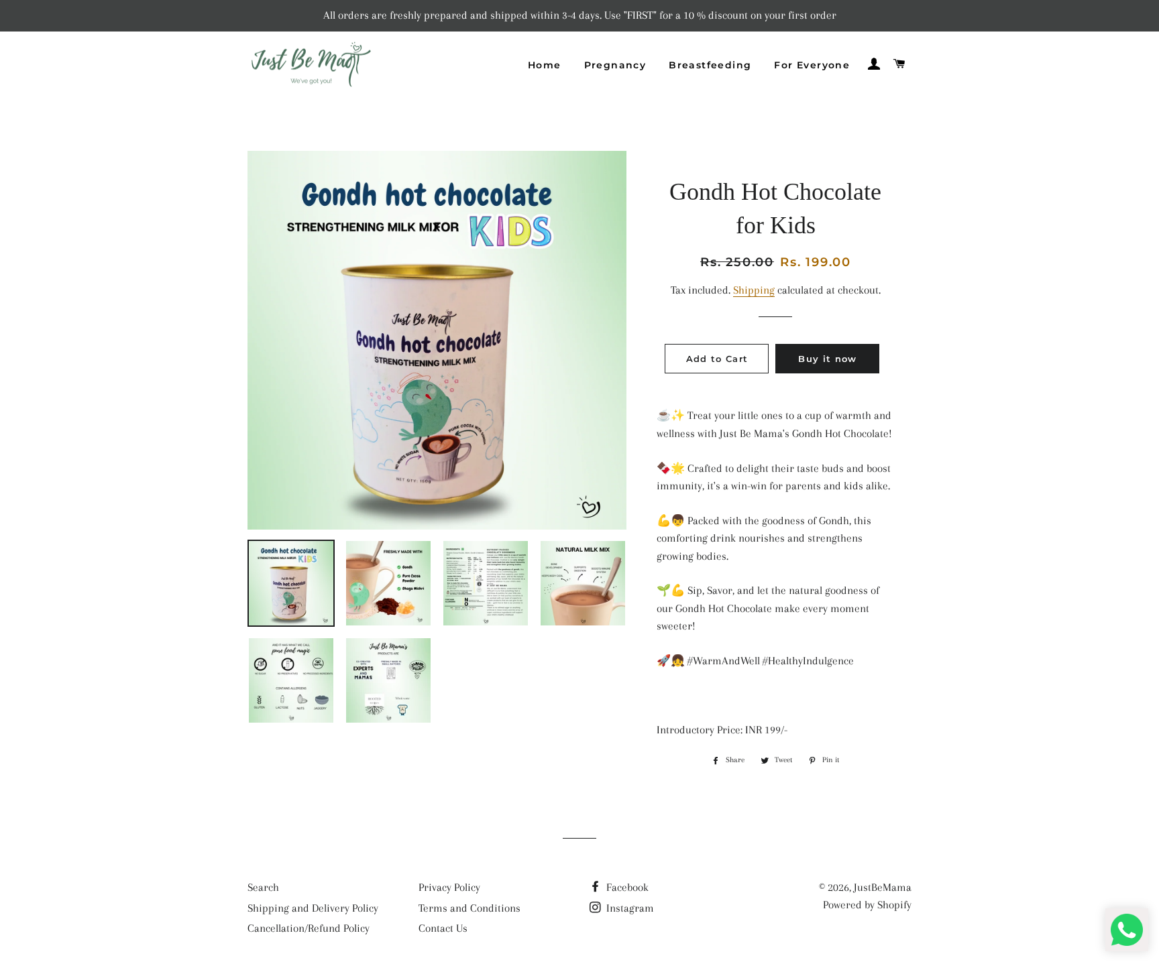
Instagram (629, 908)
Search (263, 887)
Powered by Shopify (867, 904)
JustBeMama (883, 887)
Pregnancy (615, 65)
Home (544, 65)
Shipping (754, 290)
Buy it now (827, 358)
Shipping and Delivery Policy (312, 908)
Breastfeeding (710, 65)
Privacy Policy (449, 887)
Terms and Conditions (469, 908)
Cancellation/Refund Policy (308, 928)
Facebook (626, 887)
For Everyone (812, 65)
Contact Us (443, 928)
